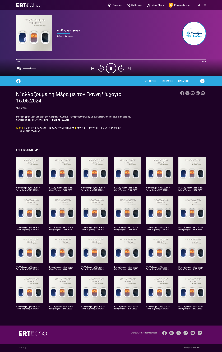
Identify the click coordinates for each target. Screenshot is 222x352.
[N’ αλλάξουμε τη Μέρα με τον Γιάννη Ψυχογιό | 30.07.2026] (29, 289)
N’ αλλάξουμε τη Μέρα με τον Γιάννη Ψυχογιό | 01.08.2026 (158, 268)
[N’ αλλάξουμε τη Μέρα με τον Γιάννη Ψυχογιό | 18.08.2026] (192, 170)
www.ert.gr (22, 348)
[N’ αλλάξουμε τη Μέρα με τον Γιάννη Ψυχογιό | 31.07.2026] (192, 249)
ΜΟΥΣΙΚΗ (81, 128)
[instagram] (171, 333)
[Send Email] (203, 93)
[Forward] (121, 68)
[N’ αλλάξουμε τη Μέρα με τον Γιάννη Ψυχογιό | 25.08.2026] (94, 170)
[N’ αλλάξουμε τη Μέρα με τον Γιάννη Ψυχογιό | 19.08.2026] (159, 170)
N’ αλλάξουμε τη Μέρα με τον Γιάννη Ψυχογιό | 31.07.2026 (190, 268)
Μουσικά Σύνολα (182, 5)
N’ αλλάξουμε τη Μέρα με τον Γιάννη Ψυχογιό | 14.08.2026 (61, 228)
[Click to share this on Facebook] (182, 93)
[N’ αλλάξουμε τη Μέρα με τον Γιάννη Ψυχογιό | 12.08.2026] (127, 210)
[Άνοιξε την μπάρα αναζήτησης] (199, 5)
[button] (205, 5)
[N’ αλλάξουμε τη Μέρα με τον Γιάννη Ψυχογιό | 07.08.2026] (29, 249)
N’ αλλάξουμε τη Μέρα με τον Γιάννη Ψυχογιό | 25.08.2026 (93, 189)
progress (20, 60)
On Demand (136, 5)
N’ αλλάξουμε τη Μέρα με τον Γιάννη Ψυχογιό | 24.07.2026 (158, 308)
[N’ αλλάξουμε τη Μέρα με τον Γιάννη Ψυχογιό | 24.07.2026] (159, 289)
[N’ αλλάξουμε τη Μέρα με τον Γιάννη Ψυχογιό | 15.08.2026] (29, 210)
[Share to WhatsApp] (198, 93)
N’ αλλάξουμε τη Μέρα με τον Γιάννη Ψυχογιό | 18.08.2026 (190, 189)
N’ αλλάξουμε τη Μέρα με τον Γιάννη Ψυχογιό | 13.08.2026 (93, 228)
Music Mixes (158, 5)
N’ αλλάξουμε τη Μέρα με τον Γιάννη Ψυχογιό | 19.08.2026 (158, 189)
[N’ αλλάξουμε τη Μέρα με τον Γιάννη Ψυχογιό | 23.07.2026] (192, 289)
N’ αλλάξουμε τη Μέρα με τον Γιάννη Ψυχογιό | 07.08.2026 (28, 268)
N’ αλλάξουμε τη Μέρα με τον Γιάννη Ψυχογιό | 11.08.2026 (158, 228)
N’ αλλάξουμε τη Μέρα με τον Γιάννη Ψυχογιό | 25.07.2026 (126, 308)
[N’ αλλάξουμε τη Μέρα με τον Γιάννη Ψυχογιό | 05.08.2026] (94, 249)
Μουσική (94, 128)
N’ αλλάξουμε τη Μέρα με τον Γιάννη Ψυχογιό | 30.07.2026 (28, 308)
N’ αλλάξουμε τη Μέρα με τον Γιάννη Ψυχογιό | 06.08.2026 (61, 268)
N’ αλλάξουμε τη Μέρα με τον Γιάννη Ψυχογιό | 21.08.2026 (126, 189)
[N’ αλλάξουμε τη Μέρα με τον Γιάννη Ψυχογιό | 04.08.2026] (127, 249)
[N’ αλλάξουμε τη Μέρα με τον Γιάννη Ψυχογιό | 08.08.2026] (192, 210)
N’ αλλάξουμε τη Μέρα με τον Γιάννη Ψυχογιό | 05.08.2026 (93, 268)
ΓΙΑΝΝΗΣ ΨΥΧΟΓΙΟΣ (111, 128)
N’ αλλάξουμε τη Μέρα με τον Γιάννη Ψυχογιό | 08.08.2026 (190, 228)
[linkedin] (200, 333)
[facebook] (164, 333)
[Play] (111, 68)
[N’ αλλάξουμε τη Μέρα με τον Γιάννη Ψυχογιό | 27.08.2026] (29, 170)
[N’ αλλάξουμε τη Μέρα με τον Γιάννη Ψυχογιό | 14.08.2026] (62, 210)
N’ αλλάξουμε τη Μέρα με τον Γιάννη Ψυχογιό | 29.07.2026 (61, 308)
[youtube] (193, 333)
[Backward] (101, 68)
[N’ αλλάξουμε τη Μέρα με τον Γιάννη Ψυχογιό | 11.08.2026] (159, 210)
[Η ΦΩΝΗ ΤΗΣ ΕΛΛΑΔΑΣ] (193, 33)
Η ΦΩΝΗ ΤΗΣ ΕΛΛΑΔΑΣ (35, 128)
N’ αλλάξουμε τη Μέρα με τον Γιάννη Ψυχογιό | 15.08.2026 (28, 228)
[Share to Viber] (193, 93)
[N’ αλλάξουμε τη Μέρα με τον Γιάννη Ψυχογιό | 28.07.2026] (94, 289)
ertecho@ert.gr (150, 333)
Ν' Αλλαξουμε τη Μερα (61, 128)
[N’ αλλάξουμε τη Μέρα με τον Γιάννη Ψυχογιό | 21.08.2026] (127, 170)
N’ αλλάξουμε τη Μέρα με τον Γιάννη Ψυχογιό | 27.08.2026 (28, 189)
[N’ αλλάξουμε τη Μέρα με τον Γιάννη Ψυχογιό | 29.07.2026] (62, 289)
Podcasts (117, 5)
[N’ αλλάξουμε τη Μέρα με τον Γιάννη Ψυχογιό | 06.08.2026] (62, 249)
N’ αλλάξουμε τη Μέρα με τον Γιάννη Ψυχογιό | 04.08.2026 (126, 268)
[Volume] (19, 68)
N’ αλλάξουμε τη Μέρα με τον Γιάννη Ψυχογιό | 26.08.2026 (61, 189)
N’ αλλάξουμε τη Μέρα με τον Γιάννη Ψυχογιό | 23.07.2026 (190, 308)
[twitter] (178, 333)
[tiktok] (185, 333)
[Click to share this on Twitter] (187, 93)
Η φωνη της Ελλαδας (29, 131)
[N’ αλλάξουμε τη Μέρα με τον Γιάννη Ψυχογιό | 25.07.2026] (127, 289)
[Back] (92, 68)
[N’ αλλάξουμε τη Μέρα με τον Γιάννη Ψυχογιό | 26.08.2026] (62, 170)
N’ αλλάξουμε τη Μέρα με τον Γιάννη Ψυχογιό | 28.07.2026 (93, 308)
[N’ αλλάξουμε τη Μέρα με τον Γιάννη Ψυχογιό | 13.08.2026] (94, 210)
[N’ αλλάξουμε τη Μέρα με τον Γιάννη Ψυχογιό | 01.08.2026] (159, 249)
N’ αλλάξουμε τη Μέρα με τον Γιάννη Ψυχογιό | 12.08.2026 (126, 228)
